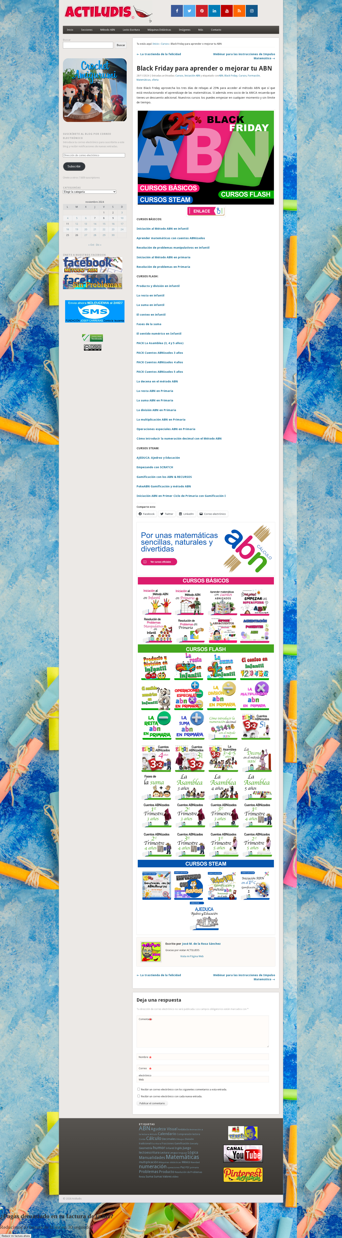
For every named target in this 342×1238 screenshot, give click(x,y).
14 (94, 223)
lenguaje (182, 1153)
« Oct (91, 244)
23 (113, 229)
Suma (149, 1176)
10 (122, 218)
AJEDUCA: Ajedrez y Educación (158, 458)
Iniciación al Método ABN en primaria (163, 257)
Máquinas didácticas (170, 1162)
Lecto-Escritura (131, 29)
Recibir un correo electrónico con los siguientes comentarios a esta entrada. (184, 1089)
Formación (254, 75)
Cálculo (153, 1138)
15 (104, 223)
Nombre (145, 1058)
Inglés (178, 1148)
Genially (194, 1143)
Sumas (158, 1176)
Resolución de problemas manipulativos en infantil (173, 247)
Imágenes (184, 29)
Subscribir (74, 166)
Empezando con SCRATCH (155, 467)
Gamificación (181, 1143)
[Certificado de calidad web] (93, 342)
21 (94, 229)
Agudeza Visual (164, 1129)
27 (85, 235)
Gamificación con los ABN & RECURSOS (164, 477)
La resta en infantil (150, 295)
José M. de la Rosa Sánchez (201, 943)
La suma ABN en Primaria (155, 400)
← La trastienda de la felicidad (159, 54)
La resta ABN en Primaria (155, 391)
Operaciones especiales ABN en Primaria (166, 429)
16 (113, 223)
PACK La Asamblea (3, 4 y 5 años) (160, 343)
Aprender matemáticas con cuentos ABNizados (171, 238)
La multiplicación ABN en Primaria (161, 419)
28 (94, 235)
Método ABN (107, 29)
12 (76, 223)
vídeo (175, 1176)
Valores (167, 1176)
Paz (182, 1167)
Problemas (148, 1171)
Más (200, 29)
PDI (187, 1167)
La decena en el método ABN (157, 381)
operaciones (173, 1167)
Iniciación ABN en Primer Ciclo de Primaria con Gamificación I (181, 496)
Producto (166, 1172)
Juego (187, 1148)
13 (85, 223)
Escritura (156, 1143)
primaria (194, 1167)
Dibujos (180, 1139)
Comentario (145, 1020)
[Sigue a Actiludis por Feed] (239, 11)
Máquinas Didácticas (159, 29)
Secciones (86, 29)
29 (104, 235)
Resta (142, 1176)
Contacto (216, 29)
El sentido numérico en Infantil (159, 333)
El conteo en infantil (151, 314)
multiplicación (148, 1162)
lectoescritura (149, 1152)
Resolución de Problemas (188, 1172)
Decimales (169, 1139)
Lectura (164, 1152)
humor (159, 1147)
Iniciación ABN (192, 75)
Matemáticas (144, 79)
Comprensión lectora (188, 1134)
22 (104, 229)
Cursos (165, 43)
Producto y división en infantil (158, 286)
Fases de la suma (149, 324)
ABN (221, 75)
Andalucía (183, 1129)
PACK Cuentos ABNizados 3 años (160, 353)
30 (113, 235)
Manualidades (152, 1157)
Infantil (170, 1148)
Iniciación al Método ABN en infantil (162, 228)
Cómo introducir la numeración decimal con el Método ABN (179, 438)
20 (85, 229)
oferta (155, 79)
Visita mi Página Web (192, 956)
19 (76, 229)
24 (122, 229)
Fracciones (168, 1143)
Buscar (67, 39)
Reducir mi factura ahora (16, 1235)
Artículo (153, 1134)
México (186, 1162)
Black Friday (231, 75)
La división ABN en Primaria (156, 410)
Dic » (98, 244)
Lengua (174, 1152)
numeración (153, 1166)
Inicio (70, 29)
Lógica (193, 1152)
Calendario (167, 1134)
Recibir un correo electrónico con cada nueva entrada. (171, 1096)
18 (67, 229)
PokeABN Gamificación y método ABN (164, 486)
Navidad (195, 1162)
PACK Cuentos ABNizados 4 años (160, 362)
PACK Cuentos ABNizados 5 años (160, 372)
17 (122, 223)
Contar (142, 1139)
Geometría (145, 1148)
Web (141, 1079)
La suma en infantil (150, 305)
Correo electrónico (145, 1072)
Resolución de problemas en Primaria (163, 267)
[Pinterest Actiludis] (243, 1174)
